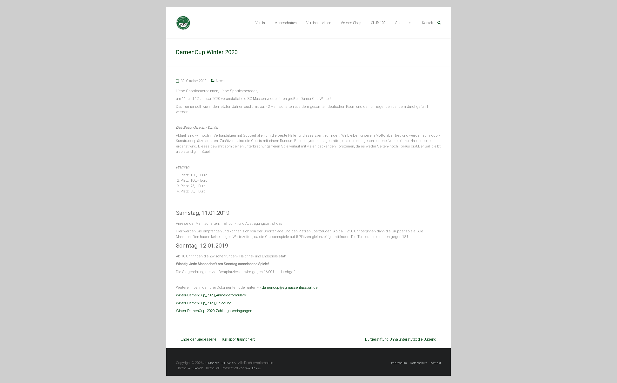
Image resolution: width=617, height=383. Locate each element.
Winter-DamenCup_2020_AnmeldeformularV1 (212, 295)
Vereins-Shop (351, 23)
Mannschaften (286, 23)
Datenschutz (418, 363)
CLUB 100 (378, 23)
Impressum (399, 363)
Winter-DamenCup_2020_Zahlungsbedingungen (214, 311)
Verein (260, 23)
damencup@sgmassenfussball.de (290, 287)
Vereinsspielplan (318, 23)
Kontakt (428, 23)
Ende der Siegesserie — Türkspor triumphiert (215, 339)
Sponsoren (403, 23)
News (220, 81)
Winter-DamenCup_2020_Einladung (203, 303)
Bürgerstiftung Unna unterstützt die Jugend (403, 339)
